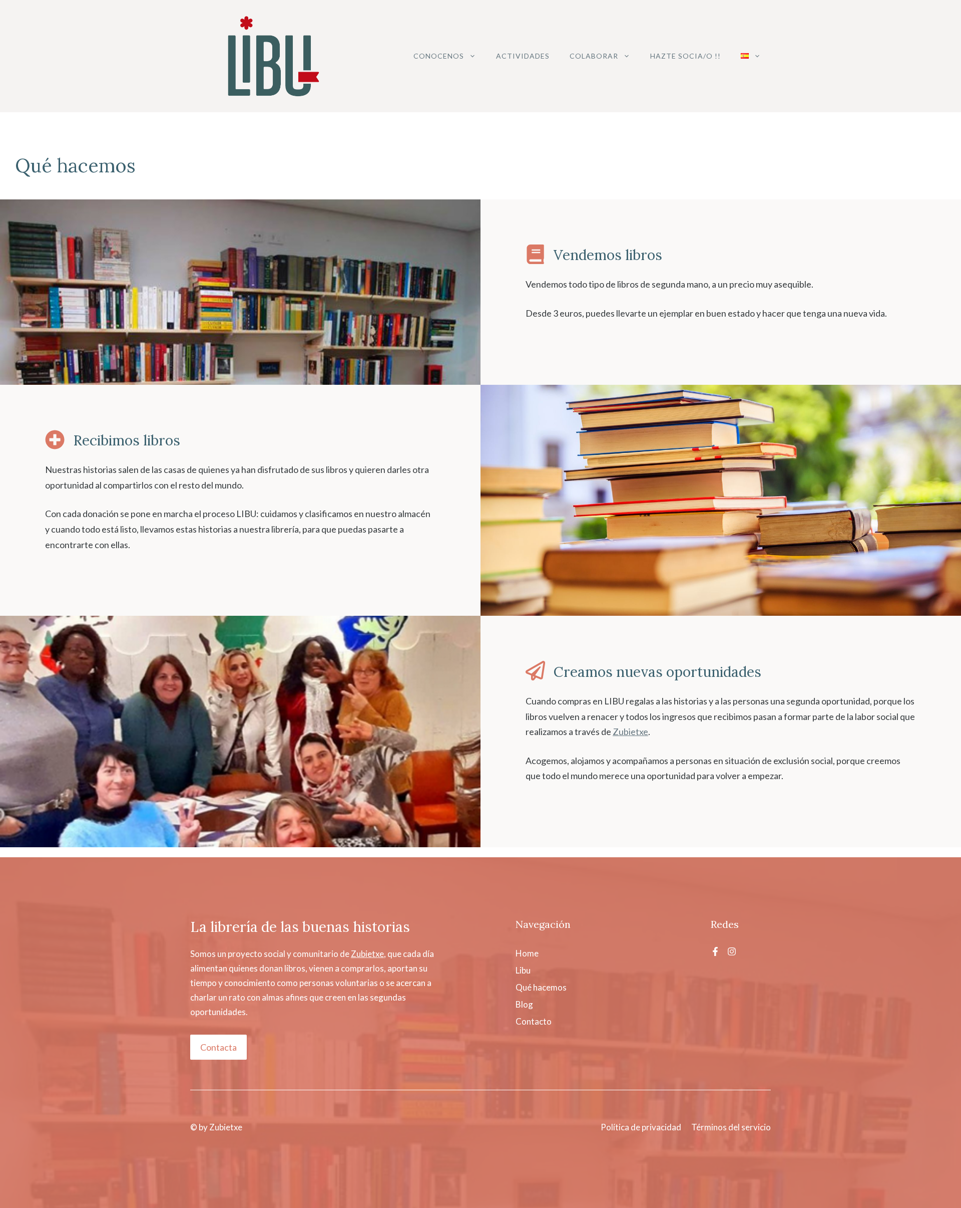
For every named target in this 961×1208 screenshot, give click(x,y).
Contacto (534, 1021)
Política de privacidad (641, 1127)
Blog (524, 1004)
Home (527, 953)
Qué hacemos (541, 987)
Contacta (218, 1047)
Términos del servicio (731, 1127)
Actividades (523, 56)
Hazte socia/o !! (685, 56)
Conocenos (438, 56)
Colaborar (594, 56)
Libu (523, 970)
